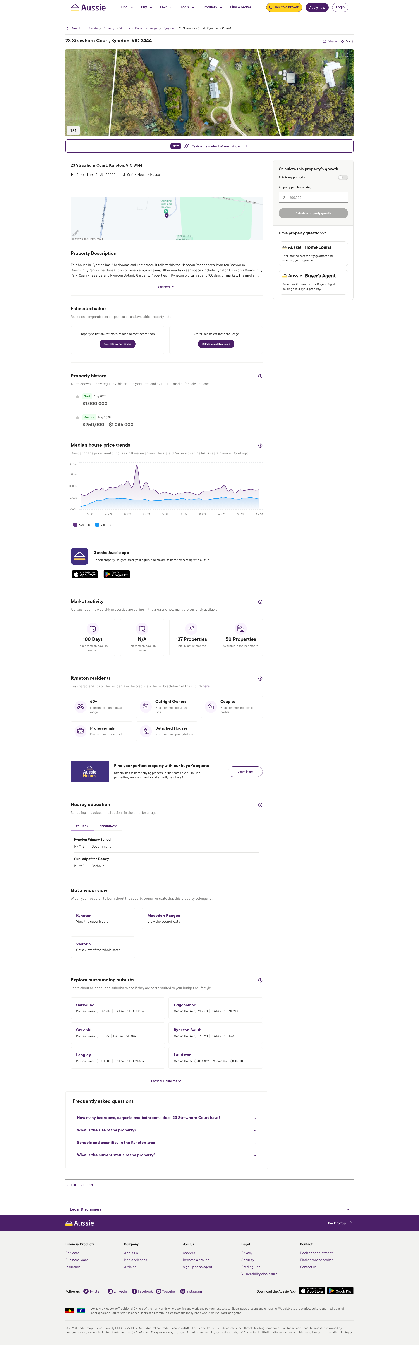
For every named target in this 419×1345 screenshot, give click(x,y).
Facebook (145, 1291)
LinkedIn (120, 1291)
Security (247, 1260)
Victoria (124, 28)
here (206, 686)
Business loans (77, 1260)
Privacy (246, 1253)
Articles (130, 1267)
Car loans (72, 1253)
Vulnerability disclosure (259, 1274)
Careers (189, 1253)
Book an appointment (316, 1253)
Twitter (95, 1291)
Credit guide (250, 1267)
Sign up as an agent (197, 1267)
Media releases (135, 1260)
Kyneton (168, 28)
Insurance (73, 1267)
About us (131, 1253)
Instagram (194, 1291)
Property (108, 28)
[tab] (82, 826)
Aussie (93, 28)
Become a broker (196, 1260)
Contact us (308, 1267)
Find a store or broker (316, 1260)
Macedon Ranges (146, 28)
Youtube (168, 1291)
